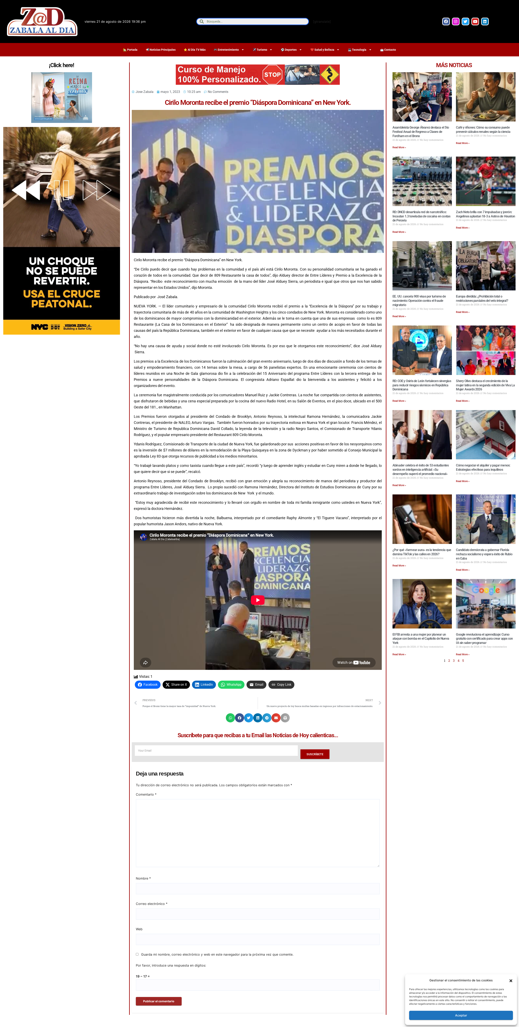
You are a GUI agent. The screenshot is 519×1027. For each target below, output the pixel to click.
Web (139, 929)
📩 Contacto (388, 49)
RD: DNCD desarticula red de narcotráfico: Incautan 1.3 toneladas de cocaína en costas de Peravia (421, 216)
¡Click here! (61, 65)
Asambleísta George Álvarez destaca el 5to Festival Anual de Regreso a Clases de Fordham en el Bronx (420, 132)
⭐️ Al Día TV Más (195, 49)
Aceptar (461, 1015)
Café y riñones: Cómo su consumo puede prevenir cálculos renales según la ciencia (483, 130)
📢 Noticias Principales (161, 49)
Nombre (143, 878)
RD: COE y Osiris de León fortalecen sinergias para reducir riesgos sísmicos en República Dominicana (421, 385)
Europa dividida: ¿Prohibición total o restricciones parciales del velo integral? (482, 298)
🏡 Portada (130, 49)
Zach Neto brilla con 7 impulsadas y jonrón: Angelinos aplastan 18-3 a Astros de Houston (485, 214)
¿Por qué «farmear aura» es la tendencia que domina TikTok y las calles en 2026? (421, 552)
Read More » (399, 147)
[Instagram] (456, 21)
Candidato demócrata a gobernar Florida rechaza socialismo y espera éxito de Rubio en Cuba (484, 554)
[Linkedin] (485, 21)
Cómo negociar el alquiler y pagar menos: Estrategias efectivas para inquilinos (483, 467)
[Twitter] (465, 21)
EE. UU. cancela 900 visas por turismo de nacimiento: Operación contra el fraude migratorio (419, 300)
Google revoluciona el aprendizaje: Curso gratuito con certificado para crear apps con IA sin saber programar (484, 639)
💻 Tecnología (357, 49)
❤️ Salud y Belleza (322, 49)
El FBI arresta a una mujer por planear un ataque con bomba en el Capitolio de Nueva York (420, 639)
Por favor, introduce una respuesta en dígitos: (171, 965)
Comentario (146, 794)
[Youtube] (475, 21)
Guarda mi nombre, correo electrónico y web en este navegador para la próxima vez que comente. (217, 954)
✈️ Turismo (260, 49)
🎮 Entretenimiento (226, 49)
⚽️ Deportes (289, 49)
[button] (511, 980)
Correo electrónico (151, 904)
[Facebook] (446, 21)
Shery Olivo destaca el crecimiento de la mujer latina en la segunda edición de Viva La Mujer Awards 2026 (485, 385)
